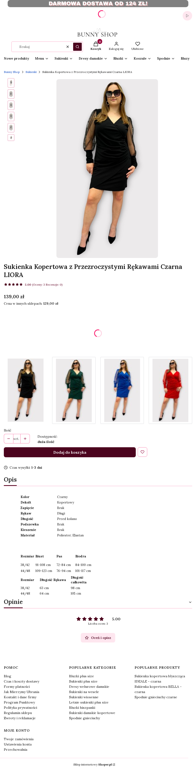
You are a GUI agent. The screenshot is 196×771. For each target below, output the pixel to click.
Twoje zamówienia (18, 739)
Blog (7, 676)
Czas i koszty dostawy (21, 681)
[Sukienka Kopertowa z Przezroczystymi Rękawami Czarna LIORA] (25, 390)
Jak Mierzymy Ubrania (21, 692)
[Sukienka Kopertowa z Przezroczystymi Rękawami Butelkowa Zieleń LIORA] (74, 390)
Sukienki (31, 72)
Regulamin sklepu (18, 713)
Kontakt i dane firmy (20, 697)
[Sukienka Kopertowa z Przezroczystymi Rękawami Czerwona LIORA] (170, 390)
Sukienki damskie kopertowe (92, 713)
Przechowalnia (15, 749)
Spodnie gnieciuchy (84, 718)
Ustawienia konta (18, 744)
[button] (77, 47)
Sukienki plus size (83, 681)
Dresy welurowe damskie (89, 686)
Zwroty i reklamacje (20, 718)
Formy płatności (17, 686)
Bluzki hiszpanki (82, 707)
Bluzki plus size (81, 676)
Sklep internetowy (92, 764)
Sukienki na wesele (84, 692)
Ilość (7, 430)
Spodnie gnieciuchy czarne (156, 697)
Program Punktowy (19, 702)
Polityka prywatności (20, 707)
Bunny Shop (12, 72)
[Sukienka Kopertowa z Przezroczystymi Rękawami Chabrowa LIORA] (122, 390)
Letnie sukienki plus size (89, 702)
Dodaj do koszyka (69, 452)
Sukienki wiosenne (83, 697)
